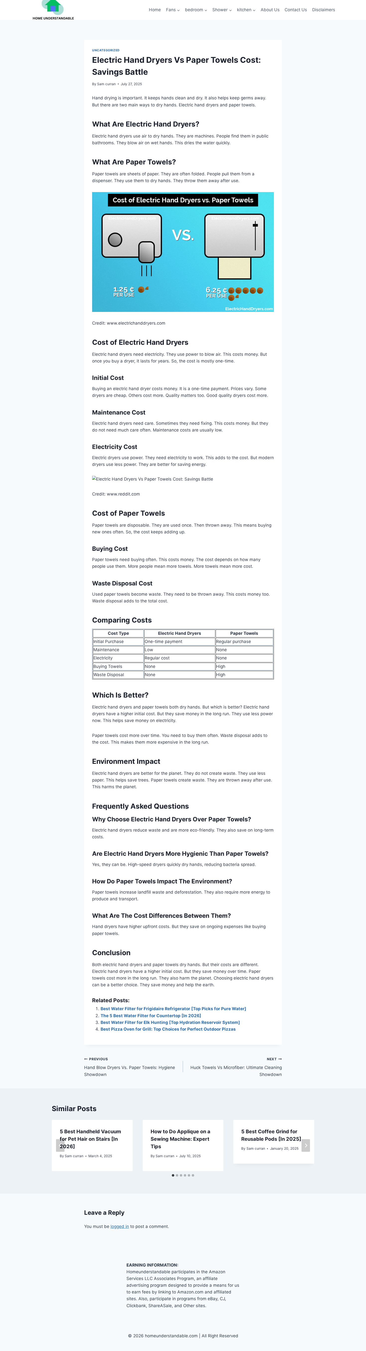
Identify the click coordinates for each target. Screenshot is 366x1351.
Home (155, 9)
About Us (270, 9)
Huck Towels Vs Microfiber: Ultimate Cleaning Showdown (236, 1067)
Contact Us (296, 9)
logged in (120, 1226)
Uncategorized (106, 50)
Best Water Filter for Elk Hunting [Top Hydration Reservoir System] (170, 1022)
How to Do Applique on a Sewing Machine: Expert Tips (180, 1139)
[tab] (173, 1175)
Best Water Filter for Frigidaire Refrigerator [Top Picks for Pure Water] (173, 1008)
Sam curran (106, 84)
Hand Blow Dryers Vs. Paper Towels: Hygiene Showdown (129, 1067)
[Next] (306, 1145)
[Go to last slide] (60, 1145)
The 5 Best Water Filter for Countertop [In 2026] (151, 1015)
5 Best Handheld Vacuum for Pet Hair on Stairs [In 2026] (90, 1139)
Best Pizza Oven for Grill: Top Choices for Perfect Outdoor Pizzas (168, 1029)
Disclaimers (323, 9)
